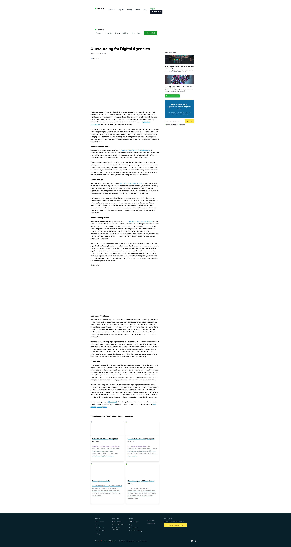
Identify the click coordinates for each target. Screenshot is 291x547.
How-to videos (133, 528)
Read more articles (171, 96)
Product (110, 10)
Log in (152, 9)
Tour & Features (99, 522)
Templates (121, 10)
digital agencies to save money (131, 183)
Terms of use (150, 520)
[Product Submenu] (114, 10)
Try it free (189, 121)
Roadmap (97, 534)
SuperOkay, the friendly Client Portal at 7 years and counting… (179, 67)
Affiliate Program (134, 522)
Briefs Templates (117, 522)
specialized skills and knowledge (140, 221)
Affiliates (138, 10)
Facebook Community (135, 531)
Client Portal (112, 402)
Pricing (129, 10)
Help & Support (99, 528)
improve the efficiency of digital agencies (135, 150)
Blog (145, 10)
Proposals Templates (118, 525)
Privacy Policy (151, 523)
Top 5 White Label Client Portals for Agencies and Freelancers (178, 87)
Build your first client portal (175, 525)
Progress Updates (100, 531)
